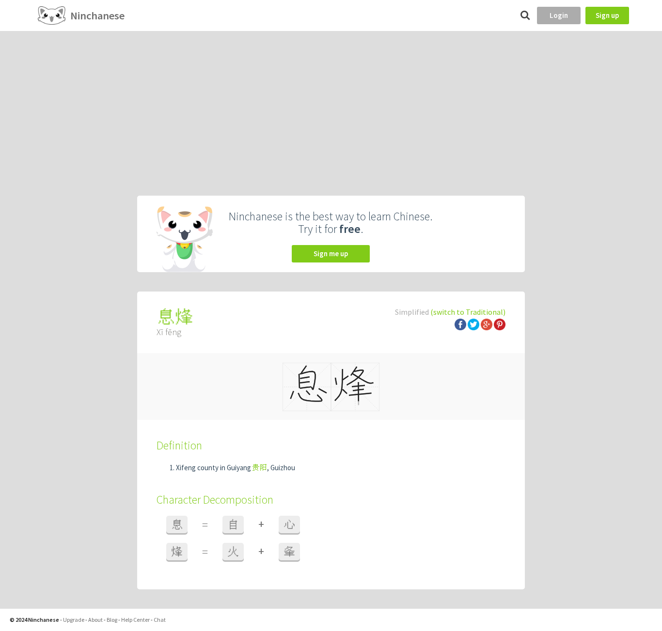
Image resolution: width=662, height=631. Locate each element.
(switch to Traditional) (467, 312)
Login (559, 15)
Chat (160, 619)
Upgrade (73, 619)
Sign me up (331, 253)
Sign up (607, 15)
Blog (112, 619)
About (95, 619)
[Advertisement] (331, 103)
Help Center (135, 619)
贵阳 (259, 467)
